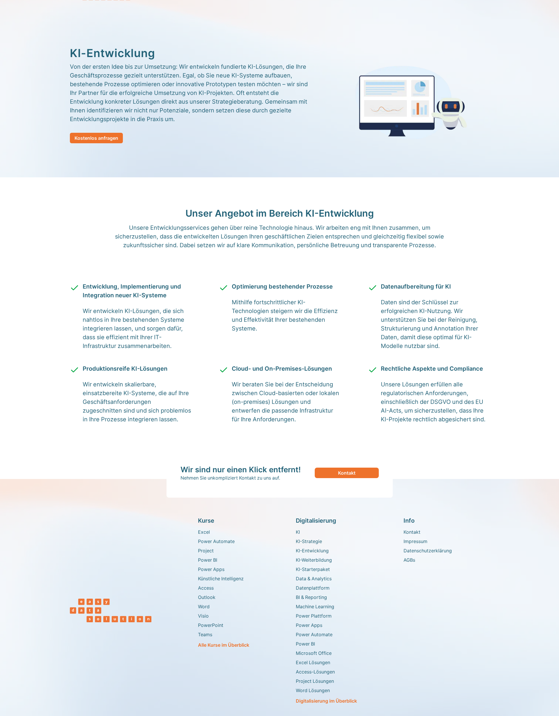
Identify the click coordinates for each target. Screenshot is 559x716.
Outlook (206, 597)
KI (298, 532)
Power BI (207, 560)
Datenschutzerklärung (428, 550)
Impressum (415, 541)
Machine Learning (315, 606)
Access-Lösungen (315, 672)
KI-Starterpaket (313, 569)
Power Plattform (314, 616)
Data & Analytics (314, 578)
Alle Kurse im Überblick (223, 645)
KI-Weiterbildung (314, 560)
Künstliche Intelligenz (221, 578)
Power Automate (216, 541)
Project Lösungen (315, 681)
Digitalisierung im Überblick (326, 701)
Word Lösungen (313, 690)
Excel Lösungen (313, 662)
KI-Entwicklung (312, 550)
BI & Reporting (311, 597)
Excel (204, 532)
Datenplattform (313, 588)
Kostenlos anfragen (96, 138)
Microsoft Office (314, 653)
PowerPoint (210, 625)
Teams (205, 634)
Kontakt (346, 473)
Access (206, 588)
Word (204, 606)
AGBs (409, 560)
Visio (203, 616)
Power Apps (211, 569)
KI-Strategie (309, 541)
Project (206, 550)
